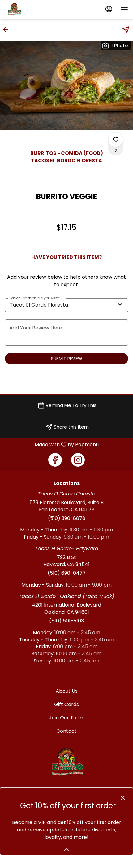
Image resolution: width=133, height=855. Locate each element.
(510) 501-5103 (66, 620)
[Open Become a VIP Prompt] (66, 849)
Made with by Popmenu (52, 444)
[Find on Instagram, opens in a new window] (78, 460)
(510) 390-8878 (66, 518)
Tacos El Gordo (66, 762)
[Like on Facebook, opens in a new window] (55, 460)
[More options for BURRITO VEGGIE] (115, 139)
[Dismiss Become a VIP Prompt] (122, 797)
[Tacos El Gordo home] (33, 9)
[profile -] (109, 9)
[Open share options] (126, 30)
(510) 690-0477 (67, 573)
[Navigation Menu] (124, 9)
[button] (7, 29)
